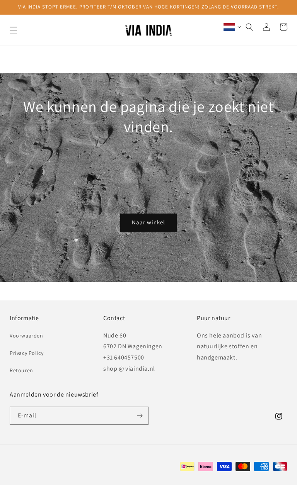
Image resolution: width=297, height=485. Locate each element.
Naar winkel (148, 222)
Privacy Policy (26, 352)
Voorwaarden (26, 335)
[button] (13, 30)
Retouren (21, 370)
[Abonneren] (139, 416)
